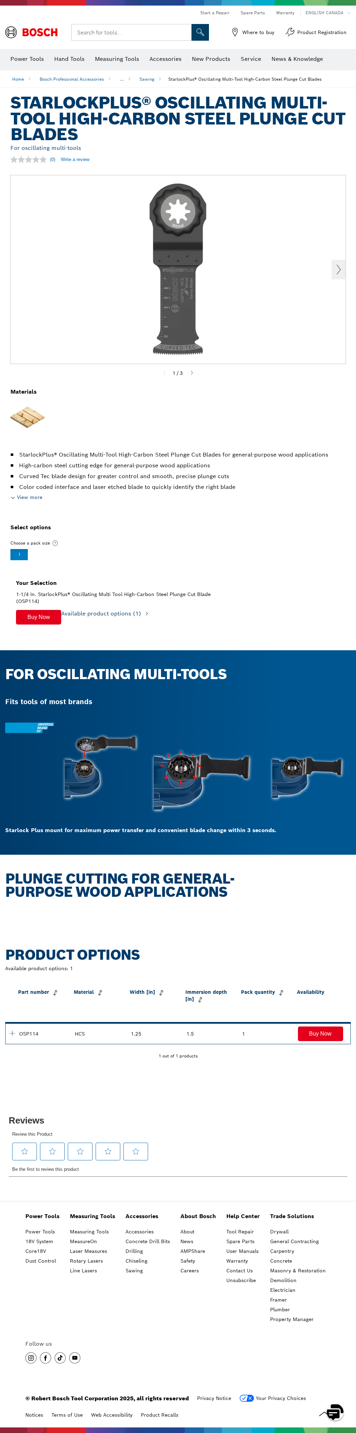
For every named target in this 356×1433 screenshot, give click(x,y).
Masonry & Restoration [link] (298, 1270)
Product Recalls (159, 1415)
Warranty (285, 12)
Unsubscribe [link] (241, 1280)
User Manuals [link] (242, 1251)
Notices (34, 1415)
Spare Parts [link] (240, 1241)
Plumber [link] (280, 1309)
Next (339, 269)
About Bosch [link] (198, 1216)
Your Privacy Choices (281, 1398)
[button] (38, 617)
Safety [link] (187, 1261)
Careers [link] (189, 1270)
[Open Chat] (335, 1412)
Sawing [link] (134, 1270)
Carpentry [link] (282, 1251)
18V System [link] (39, 1241)
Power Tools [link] (42, 1216)
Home (18, 79)
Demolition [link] (283, 1280)
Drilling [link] (134, 1251)
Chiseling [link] (136, 1261)
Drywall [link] (279, 1232)
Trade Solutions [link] (292, 1216)
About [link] (187, 1232)
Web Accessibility (111, 1415)
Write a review (75, 159)
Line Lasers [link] (83, 1270)
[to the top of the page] (345, 1392)
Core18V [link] (35, 1251)
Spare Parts (253, 12)
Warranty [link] (237, 1261)
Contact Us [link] (239, 1270)
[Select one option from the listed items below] (55, 543)
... (122, 79)
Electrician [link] (283, 1290)
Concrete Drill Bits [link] (148, 1241)
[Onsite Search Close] (185, 32)
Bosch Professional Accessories (72, 79)
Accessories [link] (142, 1216)
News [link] (186, 1241)
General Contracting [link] (294, 1241)
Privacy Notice (214, 1398)
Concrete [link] (281, 1261)
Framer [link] (278, 1300)
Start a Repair (214, 12)
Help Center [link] (243, 1216)
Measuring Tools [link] (92, 1216)
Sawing (146, 79)
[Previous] (164, 373)
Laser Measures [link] (88, 1251)
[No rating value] (30, 159)
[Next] (191, 373)
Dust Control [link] (40, 1261)
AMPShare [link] (192, 1251)
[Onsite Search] (200, 32)
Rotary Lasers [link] (86, 1261)
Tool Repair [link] (240, 1232)
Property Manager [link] (292, 1319)
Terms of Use (67, 1415)
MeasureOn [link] (83, 1241)
